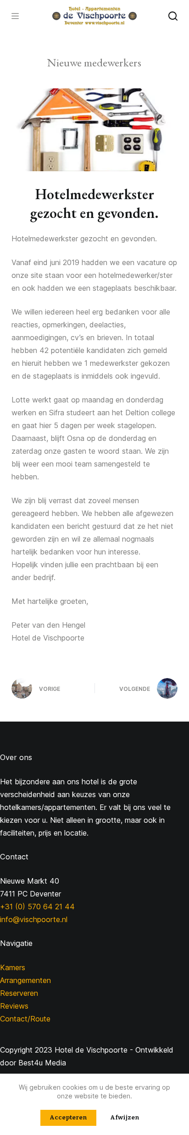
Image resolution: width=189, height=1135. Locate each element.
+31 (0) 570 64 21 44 (37, 906)
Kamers (12, 967)
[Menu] (15, 16)
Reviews (14, 1005)
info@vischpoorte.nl (33, 919)
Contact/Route (25, 1018)
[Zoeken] (173, 16)
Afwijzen (124, 1117)
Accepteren (68, 1117)
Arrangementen (25, 980)
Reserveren (19, 993)
